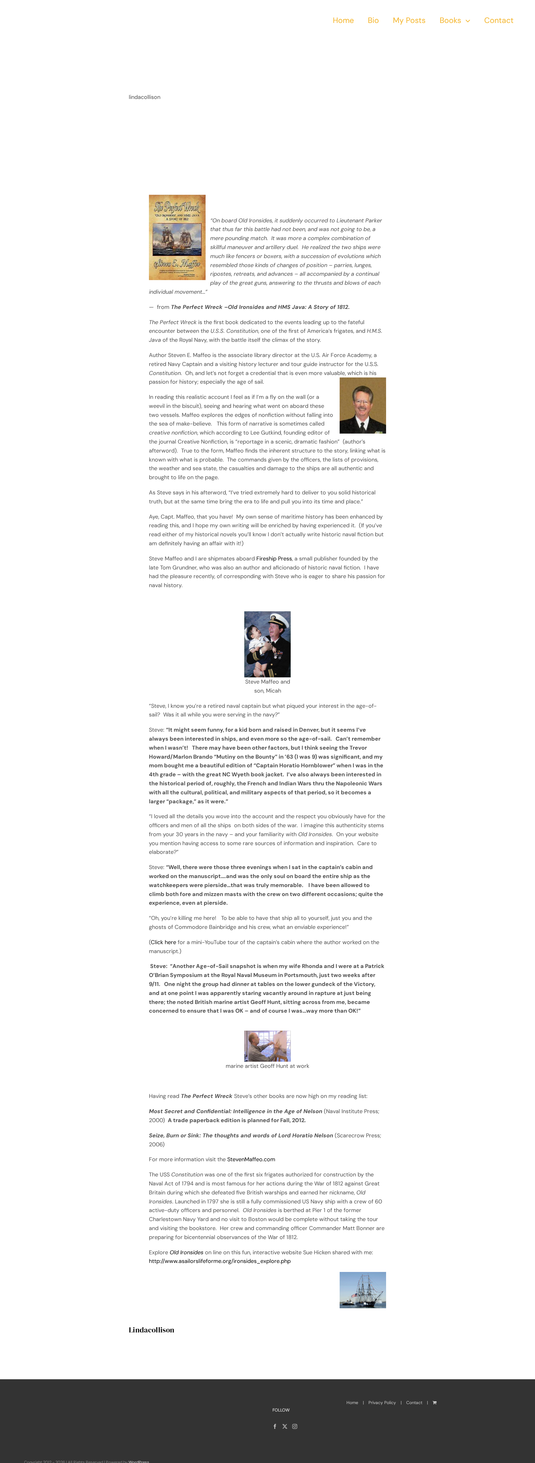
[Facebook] (274, 1426)
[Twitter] (284, 1426)
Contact (414, 1402)
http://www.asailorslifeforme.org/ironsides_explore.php (220, 1261)
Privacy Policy (382, 1402)
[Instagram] (294, 1426)
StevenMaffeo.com (251, 1159)
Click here (164, 942)
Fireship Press (274, 558)
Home (352, 1402)
